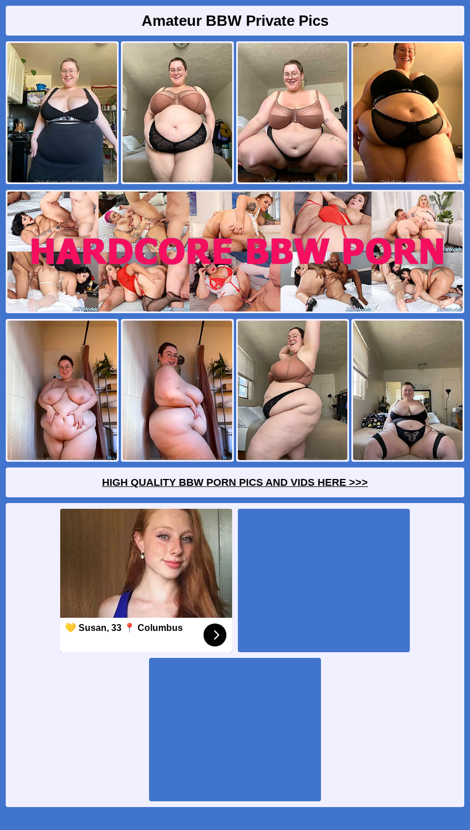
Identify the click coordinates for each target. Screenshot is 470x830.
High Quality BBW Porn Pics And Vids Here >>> (235, 482)
